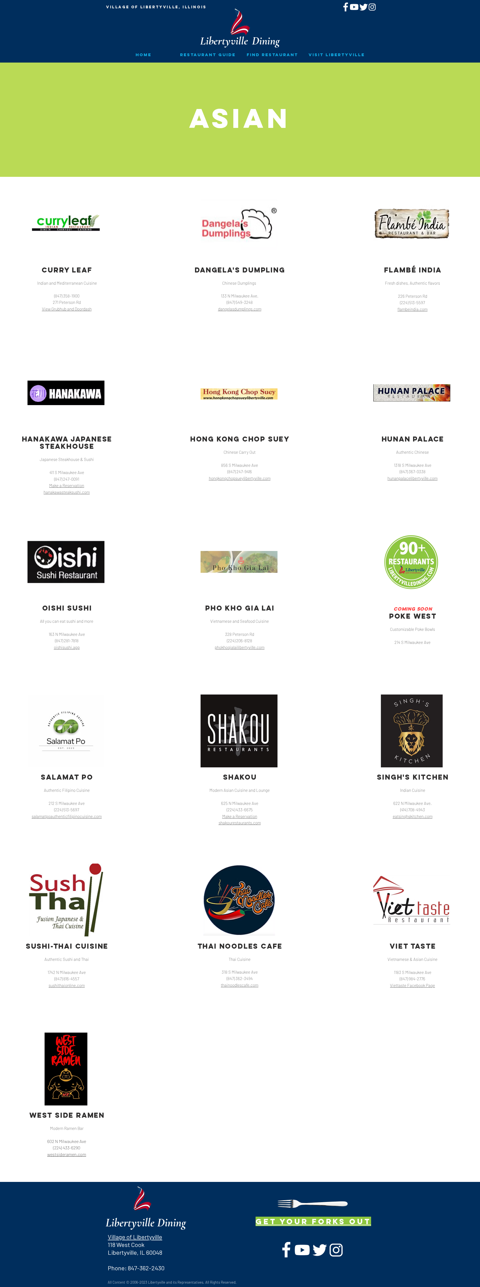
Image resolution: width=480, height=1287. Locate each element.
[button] (208, 54)
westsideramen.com (66, 1154)
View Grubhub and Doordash (67, 308)
